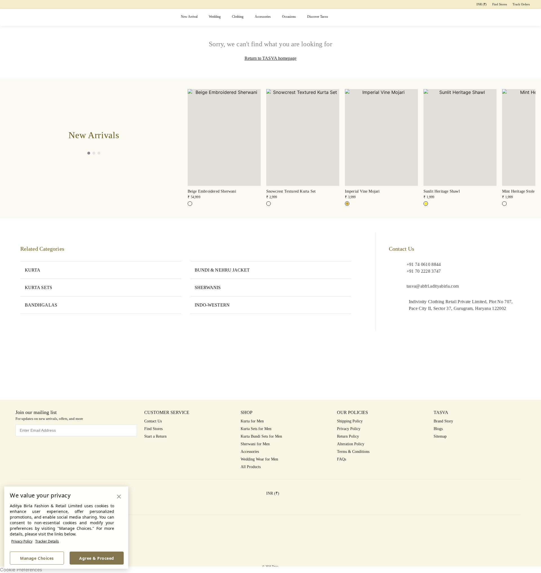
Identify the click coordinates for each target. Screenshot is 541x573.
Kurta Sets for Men (256, 429)
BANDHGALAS (41, 305)
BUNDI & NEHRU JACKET (222, 270)
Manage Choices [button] (37, 558)
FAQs (341, 459)
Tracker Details (47, 541)
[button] (462, 18)
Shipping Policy (350, 421)
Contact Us (153, 421)
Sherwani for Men (255, 444)
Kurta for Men (252, 421)
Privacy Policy (21, 541)
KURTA (32, 270)
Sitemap (440, 436)
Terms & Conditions (353, 451)
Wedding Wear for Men (259, 459)
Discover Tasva (317, 17)
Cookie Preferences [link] (21, 569)
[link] (224, 144)
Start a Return (155, 436)
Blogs (438, 429)
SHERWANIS (208, 287)
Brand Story (443, 421)
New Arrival (189, 17)
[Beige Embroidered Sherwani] (190, 203)
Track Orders (521, 4)
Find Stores (499, 4)
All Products (251, 467)
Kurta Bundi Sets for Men (261, 436)
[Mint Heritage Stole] (504, 203)
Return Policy (348, 436)
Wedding (215, 17)
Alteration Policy (350, 444)
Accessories (263, 17)
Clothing (237, 17)
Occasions (289, 17)
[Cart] (506, 18)
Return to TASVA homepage (271, 58)
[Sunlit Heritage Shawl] (426, 203)
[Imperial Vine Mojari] (347, 203)
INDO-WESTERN (212, 305)
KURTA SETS (38, 287)
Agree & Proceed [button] (96, 558)
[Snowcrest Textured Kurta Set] (268, 203)
